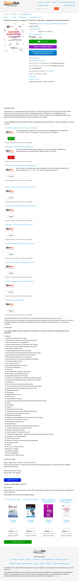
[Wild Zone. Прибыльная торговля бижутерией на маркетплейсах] (48, 511)
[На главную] (11, 3)
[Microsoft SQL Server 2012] (13, 511)
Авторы (47, 2)
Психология (36, 559)
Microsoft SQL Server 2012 (13, 499)
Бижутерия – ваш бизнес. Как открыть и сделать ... (19, 224)
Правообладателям (34, 29)
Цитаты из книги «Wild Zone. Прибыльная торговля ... (20, 262)
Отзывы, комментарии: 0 (36, 34)
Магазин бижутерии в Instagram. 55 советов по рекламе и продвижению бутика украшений (66, 501)
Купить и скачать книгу (43, 47)
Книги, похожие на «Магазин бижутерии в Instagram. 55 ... (21, 165)
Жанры (40, 2)
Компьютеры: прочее (39, 60)
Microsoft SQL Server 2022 (30, 499)
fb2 (48, 71)
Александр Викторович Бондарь (58, 23)
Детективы (14, 559)
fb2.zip (51, 71)
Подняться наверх (18, 542)
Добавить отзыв (12, 480)
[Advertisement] (32, 95)
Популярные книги (69, 5)
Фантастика (58, 559)
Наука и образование (47, 559)
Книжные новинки (43, 5)
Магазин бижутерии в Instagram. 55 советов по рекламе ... (21, 128)
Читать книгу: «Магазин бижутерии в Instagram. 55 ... (20, 146)
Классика (21, 559)
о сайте (56, 576)
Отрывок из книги (34, 79)
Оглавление (32, 76)
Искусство (28, 559)
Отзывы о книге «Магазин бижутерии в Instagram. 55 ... (20, 187)
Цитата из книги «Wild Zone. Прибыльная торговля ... (20, 243)
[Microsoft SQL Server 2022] (30, 511)
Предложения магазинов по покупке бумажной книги (43, 53)
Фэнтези (65, 559)
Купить (11, 138)
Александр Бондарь (43, 23)
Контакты (54, 2)
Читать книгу (44, 41)
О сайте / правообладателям (67, 2)
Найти (56, 8)
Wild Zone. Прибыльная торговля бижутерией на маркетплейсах (48, 501)
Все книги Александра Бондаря (14, 300)
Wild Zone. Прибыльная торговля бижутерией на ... (19, 281)
